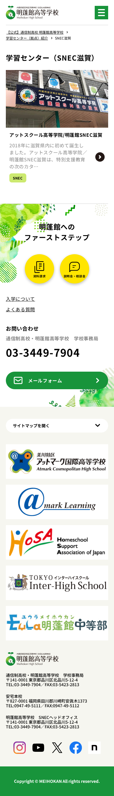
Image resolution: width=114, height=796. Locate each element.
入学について (20, 298)
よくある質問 (20, 309)
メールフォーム (45, 380)
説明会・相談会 (74, 276)
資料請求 (39, 276)
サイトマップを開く (31, 425)
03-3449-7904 (43, 352)
